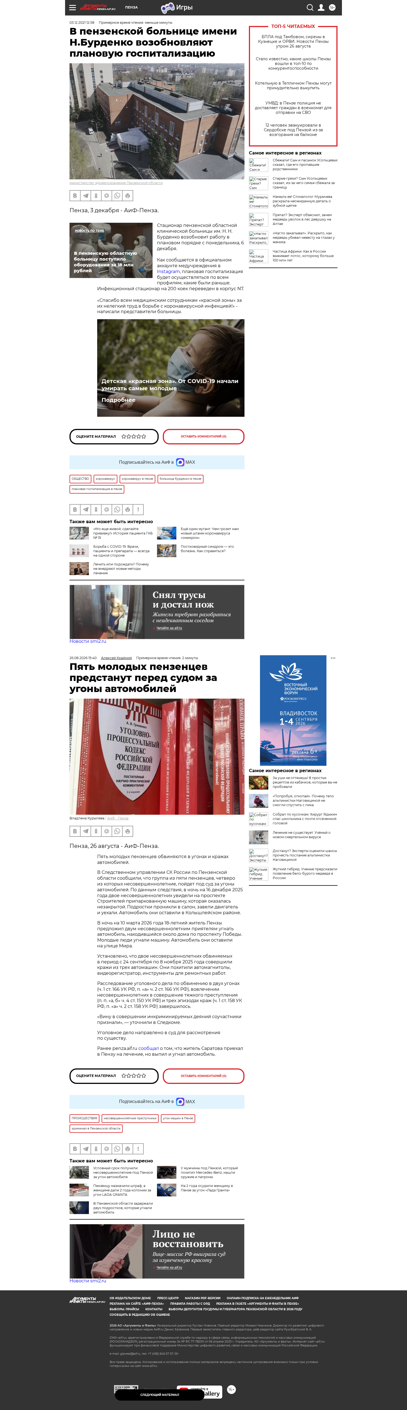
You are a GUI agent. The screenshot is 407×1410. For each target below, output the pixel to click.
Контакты (153, 1309)
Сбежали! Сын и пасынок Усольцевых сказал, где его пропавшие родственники (305, 164)
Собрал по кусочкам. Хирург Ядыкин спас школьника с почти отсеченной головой (305, 818)
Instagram (168, 271)
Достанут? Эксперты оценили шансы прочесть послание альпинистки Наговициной (305, 855)
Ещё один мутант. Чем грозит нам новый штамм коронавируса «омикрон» (210, 533)
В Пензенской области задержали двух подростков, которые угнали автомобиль (123, 1207)
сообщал (148, 1048)
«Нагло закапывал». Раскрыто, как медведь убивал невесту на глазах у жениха (304, 237)
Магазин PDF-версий (202, 1298)
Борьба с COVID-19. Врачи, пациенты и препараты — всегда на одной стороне (121, 550)
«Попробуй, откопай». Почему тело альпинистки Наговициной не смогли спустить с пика (303, 800)
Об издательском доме (130, 1298)
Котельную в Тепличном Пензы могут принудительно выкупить (293, 85)
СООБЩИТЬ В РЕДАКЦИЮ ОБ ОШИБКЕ (140, 1315)
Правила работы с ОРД (190, 1304)
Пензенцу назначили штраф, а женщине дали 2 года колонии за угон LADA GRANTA (122, 1190)
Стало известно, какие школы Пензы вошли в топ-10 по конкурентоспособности (293, 64)
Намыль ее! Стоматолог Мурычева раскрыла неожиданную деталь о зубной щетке (302, 201)
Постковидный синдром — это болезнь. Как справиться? (207, 548)
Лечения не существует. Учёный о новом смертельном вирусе (302, 834)
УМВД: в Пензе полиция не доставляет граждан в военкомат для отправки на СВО (293, 108)
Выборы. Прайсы (124, 1309)
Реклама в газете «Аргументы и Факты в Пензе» (257, 1304)
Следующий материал (159, 1395)
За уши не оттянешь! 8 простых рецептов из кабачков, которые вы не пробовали (305, 782)
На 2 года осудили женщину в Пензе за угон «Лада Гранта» (207, 1188)
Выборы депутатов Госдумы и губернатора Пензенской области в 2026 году (235, 1309)
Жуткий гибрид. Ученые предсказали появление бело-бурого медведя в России (305, 873)
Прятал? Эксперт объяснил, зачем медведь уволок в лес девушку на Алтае (302, 219)
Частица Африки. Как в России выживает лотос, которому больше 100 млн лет (303, 255)
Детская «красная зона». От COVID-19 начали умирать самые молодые (170, 385)
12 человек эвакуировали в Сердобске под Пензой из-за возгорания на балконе (293, 130)
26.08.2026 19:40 (83, 658)
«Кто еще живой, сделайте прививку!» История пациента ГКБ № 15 (123, 533)
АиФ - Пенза (117, 818)
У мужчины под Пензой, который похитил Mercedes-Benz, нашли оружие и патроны (209, 1172)
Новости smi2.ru (87, 641)
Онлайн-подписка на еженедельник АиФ (263, 1298)
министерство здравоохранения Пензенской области (116, 183)
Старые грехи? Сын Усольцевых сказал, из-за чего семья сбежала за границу (304, 182)
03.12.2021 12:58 (81, 22)
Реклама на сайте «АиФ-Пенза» (137, 1304)
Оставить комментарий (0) (203, 436)
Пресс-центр (168, 1298)
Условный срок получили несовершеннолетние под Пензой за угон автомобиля (123, 1172)
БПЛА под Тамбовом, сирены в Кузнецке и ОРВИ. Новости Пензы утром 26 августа (293, 42)
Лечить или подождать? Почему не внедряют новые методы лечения (121, 568)
